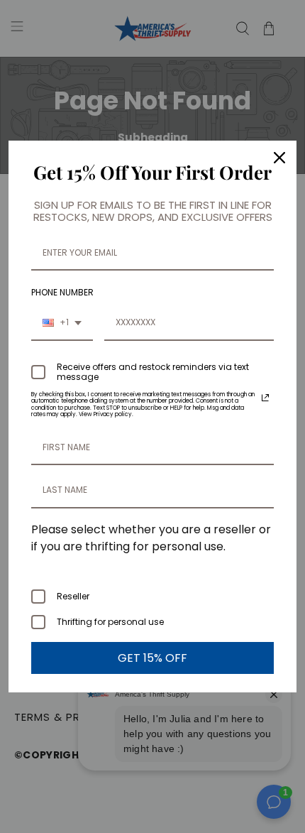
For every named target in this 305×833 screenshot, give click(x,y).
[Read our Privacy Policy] (265, 397)
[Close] (279, 158)
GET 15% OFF (152, 658)
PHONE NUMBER (62, 292)
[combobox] (62, 323)
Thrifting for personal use (110, 622)
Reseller (73, 596)
